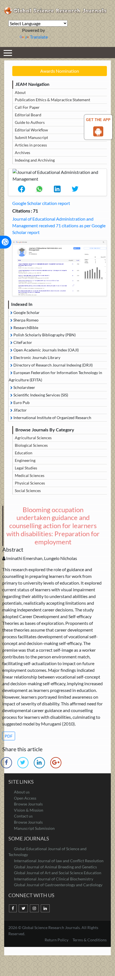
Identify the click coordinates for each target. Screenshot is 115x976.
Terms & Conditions (90, 939)
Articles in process (31, 145)
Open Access (25, 798)
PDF (9, 736)
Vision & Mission (28, 810)
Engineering (25, 460)
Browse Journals (28, 804)
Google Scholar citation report (41, 203)
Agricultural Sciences (33, 437)
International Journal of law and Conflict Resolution (59, 860)
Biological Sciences (31, 445)
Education (23, 452)
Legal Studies (26, 467)
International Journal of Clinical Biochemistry (53, 878)
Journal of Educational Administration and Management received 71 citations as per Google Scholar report (59, 225)
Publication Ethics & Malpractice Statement (52, 99)
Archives (22, 152)
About (20, 92)
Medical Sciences (29, 475)
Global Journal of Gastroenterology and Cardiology (58, 884)
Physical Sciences (30, 483)
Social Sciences (28, 490)
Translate (39, 36)
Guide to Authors (30, 122)
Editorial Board (28, 114)
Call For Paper (27, 107)
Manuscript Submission (34, 828)
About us (22, 792)
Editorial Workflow (31, 129)
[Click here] (60, 268)
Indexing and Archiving (35, 160)
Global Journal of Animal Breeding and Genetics (55, 866)
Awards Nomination (59, 71)
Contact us (23, 816)
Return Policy (57, 939)
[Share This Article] (21, 189)
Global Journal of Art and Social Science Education (57, 872)
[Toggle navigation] (8, 52)
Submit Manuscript (31, 137)
